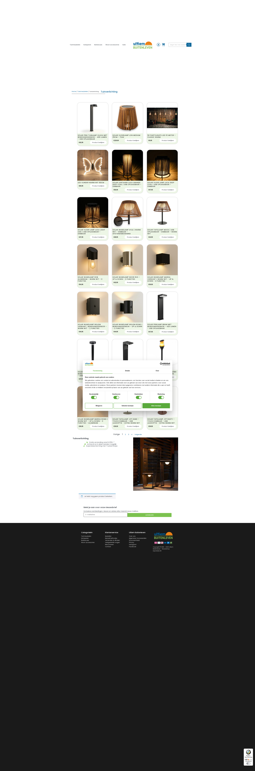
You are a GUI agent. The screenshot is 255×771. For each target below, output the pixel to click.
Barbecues (98, 45)
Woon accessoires (112, 45)
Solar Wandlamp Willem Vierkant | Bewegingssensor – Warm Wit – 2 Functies (92, 326)
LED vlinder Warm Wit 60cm (91, 182)
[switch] (116, 397)
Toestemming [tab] (97, 370)
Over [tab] (157, 370)
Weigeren (99, 405)
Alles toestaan (156, 405)
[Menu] (252, 750)
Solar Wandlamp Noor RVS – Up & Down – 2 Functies (126, 278)
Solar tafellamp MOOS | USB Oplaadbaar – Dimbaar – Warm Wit (162, 232)
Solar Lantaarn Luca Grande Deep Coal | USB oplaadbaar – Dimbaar (127, 184)
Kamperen (87, 45)
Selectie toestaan (127, 405)
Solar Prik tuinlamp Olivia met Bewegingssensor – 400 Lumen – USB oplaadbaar (92, 137)
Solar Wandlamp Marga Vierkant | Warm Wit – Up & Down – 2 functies (160, 279)
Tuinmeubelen (75, 45)
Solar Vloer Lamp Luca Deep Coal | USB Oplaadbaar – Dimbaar (160, 184)
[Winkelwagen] (163, 44)
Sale (124, 45)
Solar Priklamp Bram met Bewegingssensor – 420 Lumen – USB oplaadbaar (161, 326)
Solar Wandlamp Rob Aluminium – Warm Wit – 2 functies (90, 279)
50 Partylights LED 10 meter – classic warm (161, 136)
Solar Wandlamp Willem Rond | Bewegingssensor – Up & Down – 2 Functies (127, 326)
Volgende (138, 434)
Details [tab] (127, 370)
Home (74, 91)
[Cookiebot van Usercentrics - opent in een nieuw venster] (161, 364)
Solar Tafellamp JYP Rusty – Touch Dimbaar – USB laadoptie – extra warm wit (161, 421)
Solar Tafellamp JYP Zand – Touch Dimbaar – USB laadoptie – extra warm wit (126, 421)
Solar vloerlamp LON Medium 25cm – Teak (126, 136)
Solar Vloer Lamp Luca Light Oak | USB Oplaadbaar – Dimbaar (91, 232)
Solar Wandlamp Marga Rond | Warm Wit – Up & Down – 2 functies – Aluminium (93, 421)
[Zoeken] (188, 45)
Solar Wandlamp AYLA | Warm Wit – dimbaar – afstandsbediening (127, 232)
